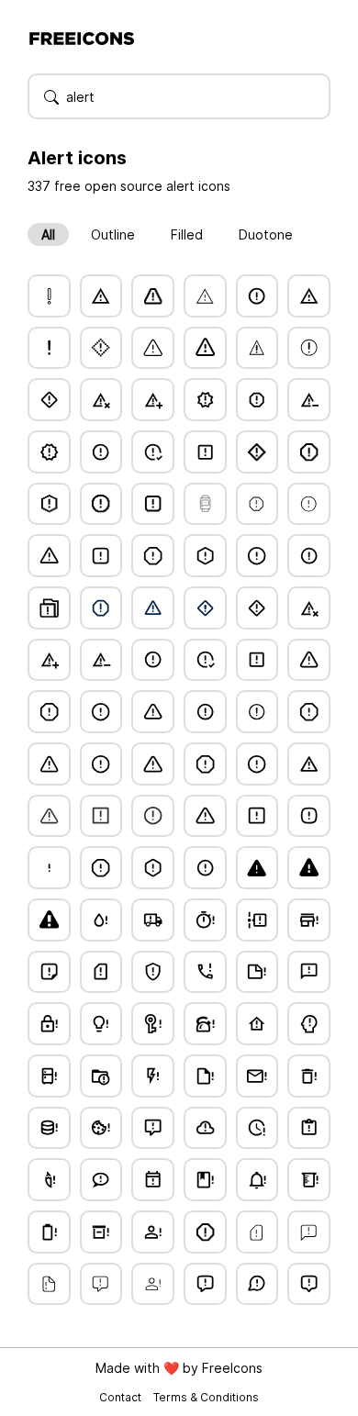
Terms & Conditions (206, 1397)
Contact (121, 1397)
